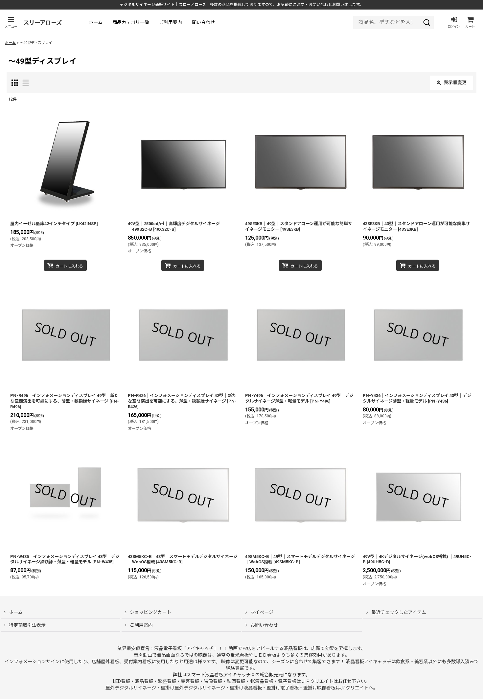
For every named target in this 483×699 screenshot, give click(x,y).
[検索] (426, 22)
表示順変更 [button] (455, 82)
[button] (10, 22)
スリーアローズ (42, 22)
